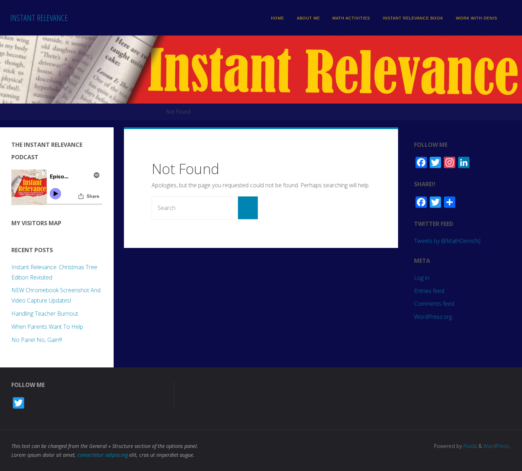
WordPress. (497, 446)
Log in (421, 278)
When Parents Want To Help (47, 327)
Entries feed (429, 291)
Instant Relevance (39, 17)
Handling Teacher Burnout (44, 313)
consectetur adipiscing (102, 454)
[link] (508, 17)
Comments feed (434, 303)
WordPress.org (433, 317)
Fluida (469, 446)
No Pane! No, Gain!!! (36, 340)
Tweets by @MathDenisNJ (447, 241)
